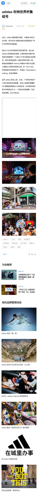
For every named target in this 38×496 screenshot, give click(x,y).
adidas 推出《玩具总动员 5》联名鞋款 (15, 427)
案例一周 (20, 271)
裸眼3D (31, 243)
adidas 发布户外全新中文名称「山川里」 (16, 365)
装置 (19, 239)
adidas (5, 239)
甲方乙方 (20, 286)
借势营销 (27, 239)
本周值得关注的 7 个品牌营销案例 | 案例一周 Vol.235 (26, 277)
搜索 (25, 3)
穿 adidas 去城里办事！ (10, 459)
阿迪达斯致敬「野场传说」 (11, 490)
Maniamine (9, 26)
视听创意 (15, 243)
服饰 (19, 247)
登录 (34, 3)
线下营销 (23, 243)
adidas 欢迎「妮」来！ (10, 333)
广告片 (13, 239)
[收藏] (29, 254)
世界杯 (12, 247)
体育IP (5, 247)
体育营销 (6, 243)
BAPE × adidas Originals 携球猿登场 (15, 396)
